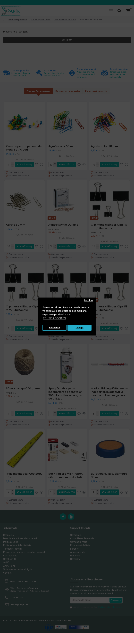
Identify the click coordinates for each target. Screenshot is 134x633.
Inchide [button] (88, 300)
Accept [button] (80, 328)
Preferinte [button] (54, 328)
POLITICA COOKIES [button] (54, 318)
